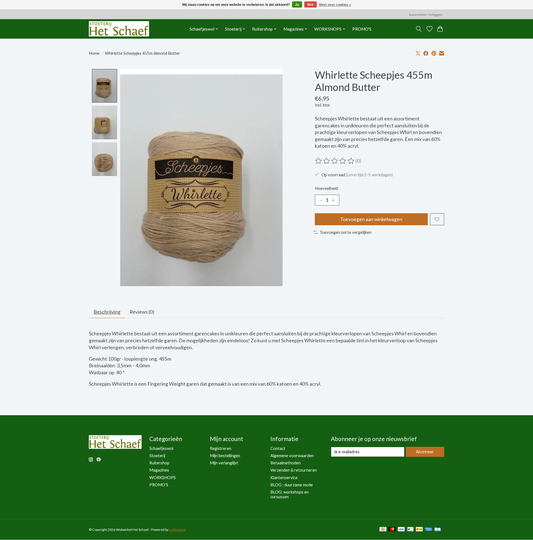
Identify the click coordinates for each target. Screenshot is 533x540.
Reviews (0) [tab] (142, 312)
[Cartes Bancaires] (437, 529)
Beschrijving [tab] (107, 312)
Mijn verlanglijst (224, 462)
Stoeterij (157, 455)
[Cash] (382, 529)
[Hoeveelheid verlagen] (321, 200)
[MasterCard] (392, 529)
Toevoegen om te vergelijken (345, 232)
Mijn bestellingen (225, 455)
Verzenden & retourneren (293, 470)
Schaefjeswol (161, 448)
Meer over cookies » (335, 5)
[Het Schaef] (119, 28)
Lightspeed (177, 529)
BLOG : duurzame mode (291, 484)
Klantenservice (284, 477)
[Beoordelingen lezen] (335, 161)
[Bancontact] (410, 529)
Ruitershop (159, 462)
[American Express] (428, 529)
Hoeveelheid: (327, 188)
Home (94, 53)
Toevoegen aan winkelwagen (371, 219)
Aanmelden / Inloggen (426, 15)
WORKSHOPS (162, 477)
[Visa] (401, 529)
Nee (310, 5)
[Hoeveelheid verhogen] (333, 200)
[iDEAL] (419, 529)
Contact (277, 448)
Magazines (159, 470)
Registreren (220, 448)
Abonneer (425, 451)
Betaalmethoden (285, 462)
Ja (297, 5)
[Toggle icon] (419, 29)
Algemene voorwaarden (292, 455)
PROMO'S (361, 28)
